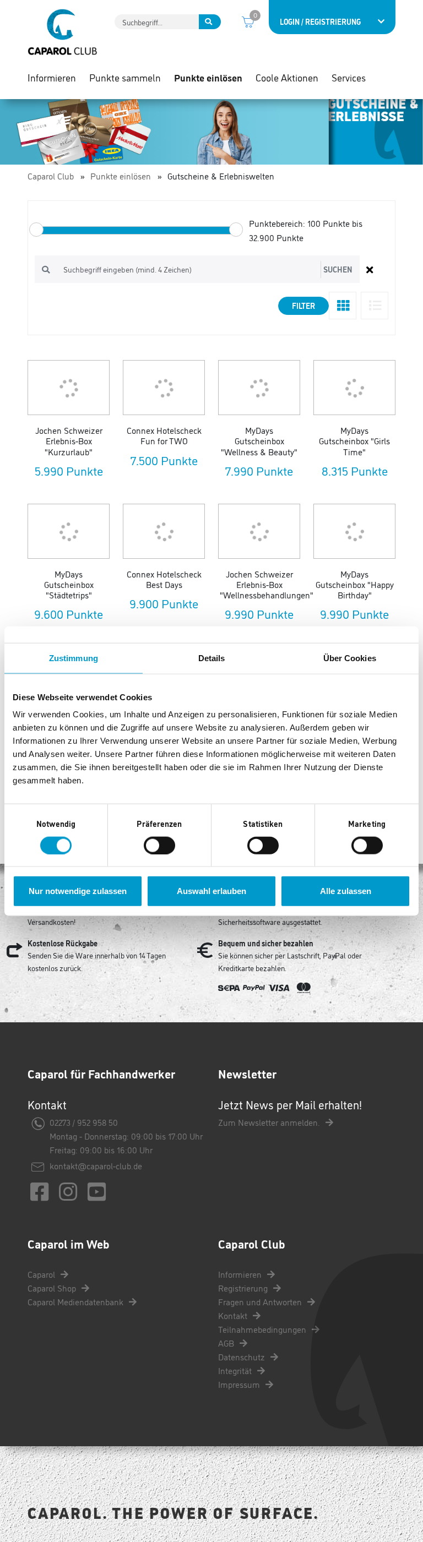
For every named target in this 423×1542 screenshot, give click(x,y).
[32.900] (236, 229)
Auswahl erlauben (211, 891)
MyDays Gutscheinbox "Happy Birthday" (355, 584)
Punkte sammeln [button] (125, 77)
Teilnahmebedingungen (263, 1329)
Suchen (337, 269)
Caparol (42, 1274)
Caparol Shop (53, 1288)
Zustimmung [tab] (73, 657)
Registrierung (244, 1288)
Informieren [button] (52, 77)
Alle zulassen (345, 891)
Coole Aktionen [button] (287, 77)
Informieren (241, 1274)
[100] (36, 229)
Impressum (240, 1384)
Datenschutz (242, 1356)
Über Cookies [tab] (349, 657)
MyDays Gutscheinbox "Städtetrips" (69, 584)
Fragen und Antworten (261, 1301)
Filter (303, 305)
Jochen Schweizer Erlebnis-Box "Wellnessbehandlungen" (266, 584)
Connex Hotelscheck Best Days (164, 579)
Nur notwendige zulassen (78, 891)
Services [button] (349, 77)
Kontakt (234, 1315)
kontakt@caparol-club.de (96, 1165)
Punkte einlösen (120, 176)
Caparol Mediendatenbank (77, 1301)
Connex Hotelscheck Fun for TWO (164, 435)
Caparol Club (51, 176)
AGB (227, 1343)
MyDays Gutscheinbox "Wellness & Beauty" (259, 440)
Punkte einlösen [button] (208, 77)
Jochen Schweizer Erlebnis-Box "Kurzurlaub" (68, 440)
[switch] (159, 845)
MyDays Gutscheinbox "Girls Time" (354, 440)
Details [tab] (211, 657)
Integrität (236, 1370)
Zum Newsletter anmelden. (270, 1122)
